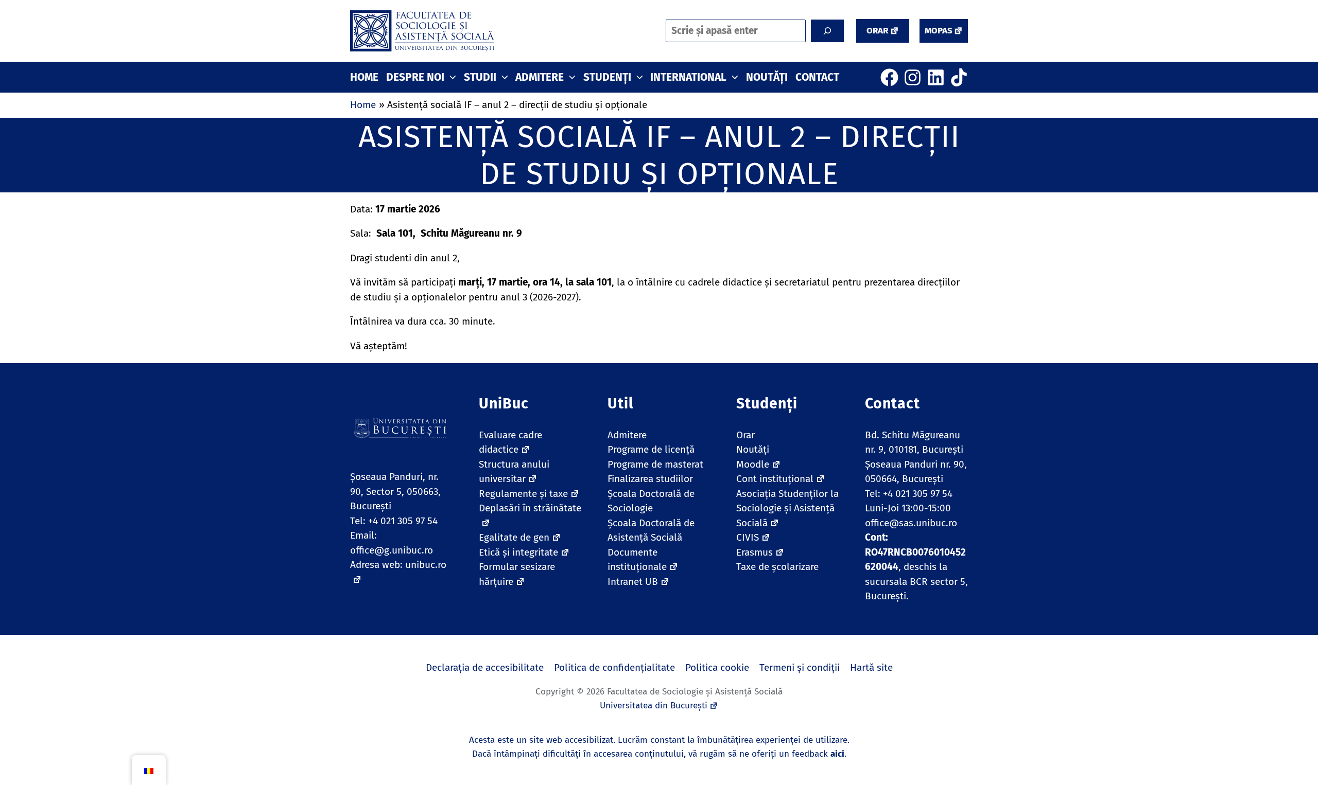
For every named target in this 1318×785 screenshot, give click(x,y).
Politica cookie (717, 667)
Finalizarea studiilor (650, 479)
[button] (882, 31)
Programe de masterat (655, 464)
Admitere (627, 435)
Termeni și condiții (799, 667)
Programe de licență (651, 449)
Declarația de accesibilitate (485, 667)
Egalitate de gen (514, 537)
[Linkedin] (936, 77)
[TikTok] (959, 77)
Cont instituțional (774, 479)
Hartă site (871, 667)
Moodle (752, 464)
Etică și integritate (518, 552)
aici (837, 753)
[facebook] (889, 77)
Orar (745, 435)
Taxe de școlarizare (777, 567)
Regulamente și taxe (523, 493)
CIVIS (747, 537)
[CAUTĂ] (827, 31)
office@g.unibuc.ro (391, 550)
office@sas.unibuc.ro (911, 523)
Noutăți (752, 449)
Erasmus (754, 552)
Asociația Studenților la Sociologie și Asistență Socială (787, 508)
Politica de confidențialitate (614, 667)
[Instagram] (913, 77)
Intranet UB (633, 581)
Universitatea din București (653, 705)
